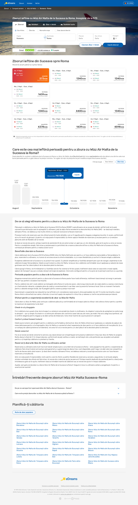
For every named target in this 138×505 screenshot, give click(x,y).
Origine (19, 36)
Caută (77, 175)
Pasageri (115, 36)
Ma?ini (37, 3)
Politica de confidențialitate (88, 486)
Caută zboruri (113, 45)
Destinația (50, 36)
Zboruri (21, 3)
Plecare (81, 36)
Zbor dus (120, 162)
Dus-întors (98, 36)
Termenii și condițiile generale (50, 486)
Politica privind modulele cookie (70, 486)
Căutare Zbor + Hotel (90, 45)
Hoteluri (29, 3)
